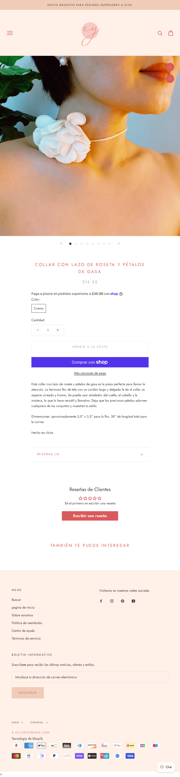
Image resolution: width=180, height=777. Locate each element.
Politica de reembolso (27, 623)
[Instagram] (111, 600)
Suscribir (28, 693)
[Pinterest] (122, 600)
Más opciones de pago (90, 373)
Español (37, 722)
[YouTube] (133, 600)
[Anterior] (61, 243)
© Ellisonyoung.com (31, 732)
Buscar (16, 599)
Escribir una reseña (90, 515)
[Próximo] (119, 243)
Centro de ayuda (23, 630)
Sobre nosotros (22, 615)
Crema (38, 308)
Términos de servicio (26, 638)
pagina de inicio (23, 607)
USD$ (15, 722)
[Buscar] (160, 32)
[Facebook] (101, 600)
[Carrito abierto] (171, 33)
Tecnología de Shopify (27, 738)
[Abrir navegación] (10, 33)
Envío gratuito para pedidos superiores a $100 (90, 5)
